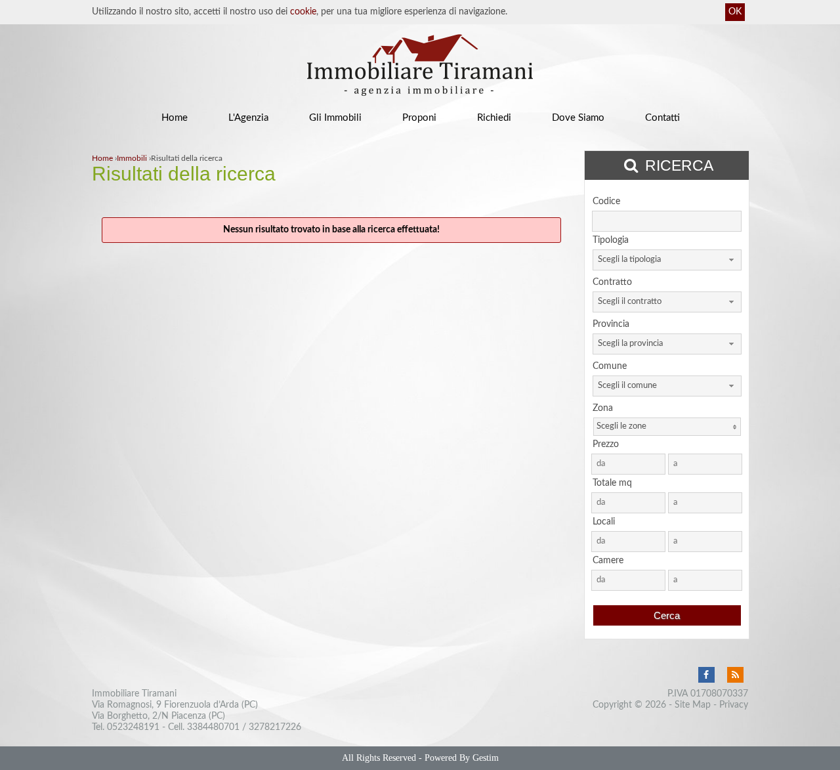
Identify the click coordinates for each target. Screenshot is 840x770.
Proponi (419, 118)
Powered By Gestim (462, 758)
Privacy (733, 705)
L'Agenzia (248, 118)
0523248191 (133, 727)
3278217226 (275, 727)
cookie (303, 11)
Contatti (662, 118)
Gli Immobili (335, 118)
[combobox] (667, 259)
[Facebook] (706, 675)
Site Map (693, 705)
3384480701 (213, 727)
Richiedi (494, 118)
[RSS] (735, 675)
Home (174, 118)
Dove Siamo (578, 118)
